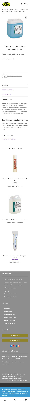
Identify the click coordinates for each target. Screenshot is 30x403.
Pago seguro (7, 291)
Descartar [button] (4, 395)
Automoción (10, 9)
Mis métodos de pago (9, 314)
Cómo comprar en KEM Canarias (13, 279)
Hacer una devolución (10, 320)
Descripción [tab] (5, 85)
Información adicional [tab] (7, 90)
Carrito (23, 399)
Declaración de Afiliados (10, 297)
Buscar (15, 400)
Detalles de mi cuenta (10, 317)
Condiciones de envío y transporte (13, 285)
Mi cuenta (5, 400)
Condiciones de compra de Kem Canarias (15, 282)
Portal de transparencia (10, 294)
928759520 (16, 336)
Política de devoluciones (10, 288)
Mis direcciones (8, 311)
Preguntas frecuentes (9, 323)
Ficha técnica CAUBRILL (8, 139)
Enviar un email (16, 340)
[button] (26, 17)
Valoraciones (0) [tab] (6, 94)
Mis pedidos (7, 308)
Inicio (5, 9)
